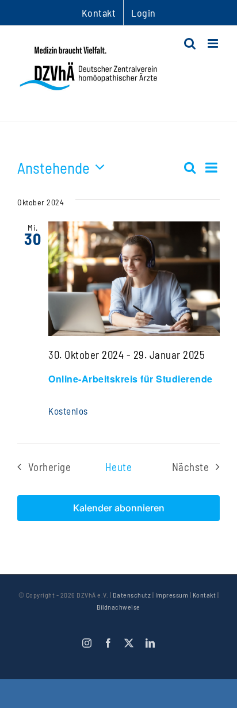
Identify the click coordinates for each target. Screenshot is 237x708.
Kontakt (204, 595)
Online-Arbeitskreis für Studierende (130, 378)
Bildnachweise (118, 607)
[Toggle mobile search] (190, 43)
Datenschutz (132, 595)
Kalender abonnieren (119, 508)
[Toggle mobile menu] (214, 43)
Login (143, 12)
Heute (118, 466)
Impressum (172, 595)
